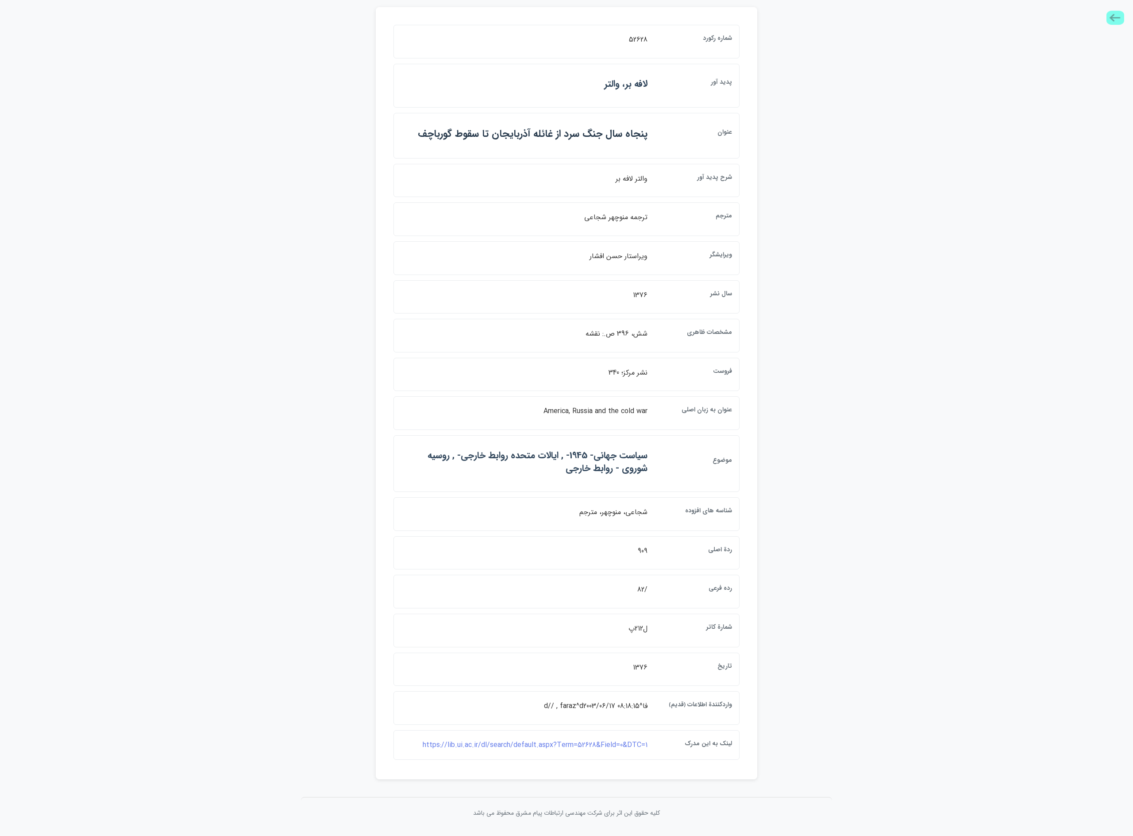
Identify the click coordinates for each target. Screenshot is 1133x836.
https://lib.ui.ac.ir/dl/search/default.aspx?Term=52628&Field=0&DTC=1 (535, 745)
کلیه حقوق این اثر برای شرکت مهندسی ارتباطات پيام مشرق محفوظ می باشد (566, 813)
